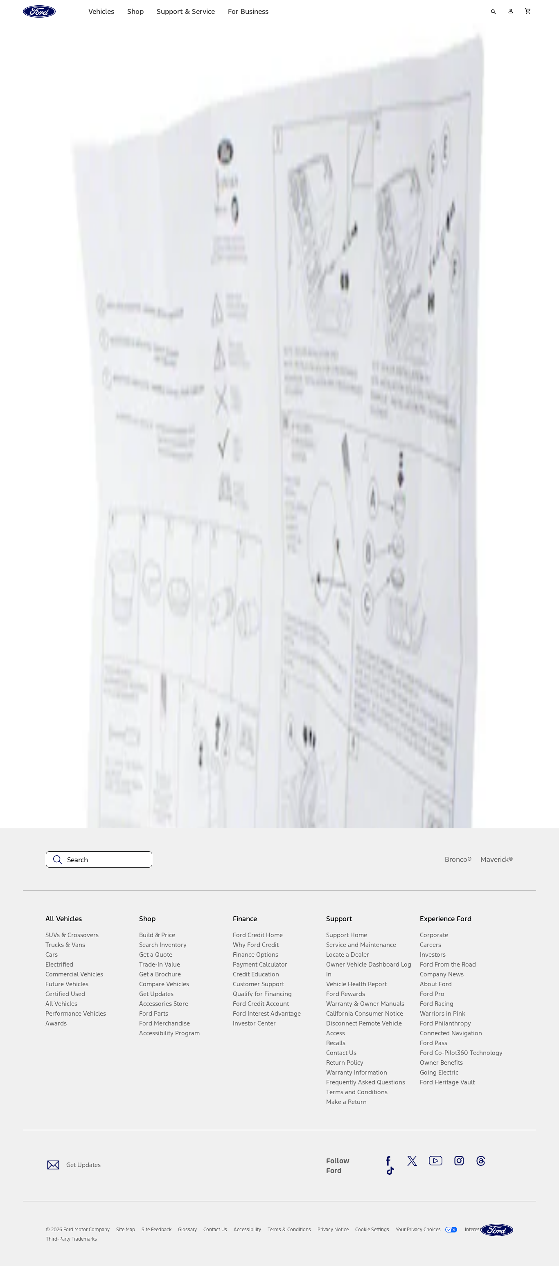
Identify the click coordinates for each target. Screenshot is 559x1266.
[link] (125, 1229)
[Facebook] (390, 1161)
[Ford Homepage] (496, 1230)
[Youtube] (435, 1161)
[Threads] (481, 1161)
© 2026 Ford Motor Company (78, 1229)
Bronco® (458, 859)
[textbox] (99, 860)
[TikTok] (390, 1171)
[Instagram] (459, 1161)
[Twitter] (412, 1161)
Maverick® (496, 859)
